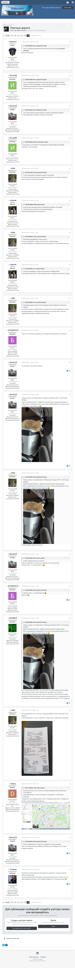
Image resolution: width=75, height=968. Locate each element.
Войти (53, 926)
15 (15, 35)
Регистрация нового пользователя (22, 928)
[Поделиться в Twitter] (3, 945)
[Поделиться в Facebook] (6, 945)
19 (28, 35)
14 (12, 35)
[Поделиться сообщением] (69, 41)
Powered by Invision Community (37, 961)
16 (18, 35)
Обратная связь (34, 957)
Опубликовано (30, 41)
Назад (7, 35)
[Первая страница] (3, 35)
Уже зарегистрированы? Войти (51, 7)
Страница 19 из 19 (36, 35)
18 (24, 35)
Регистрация (67, 7)
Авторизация (8, 25)
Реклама (43, 957)
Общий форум (41, 30)
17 (21, 35)
